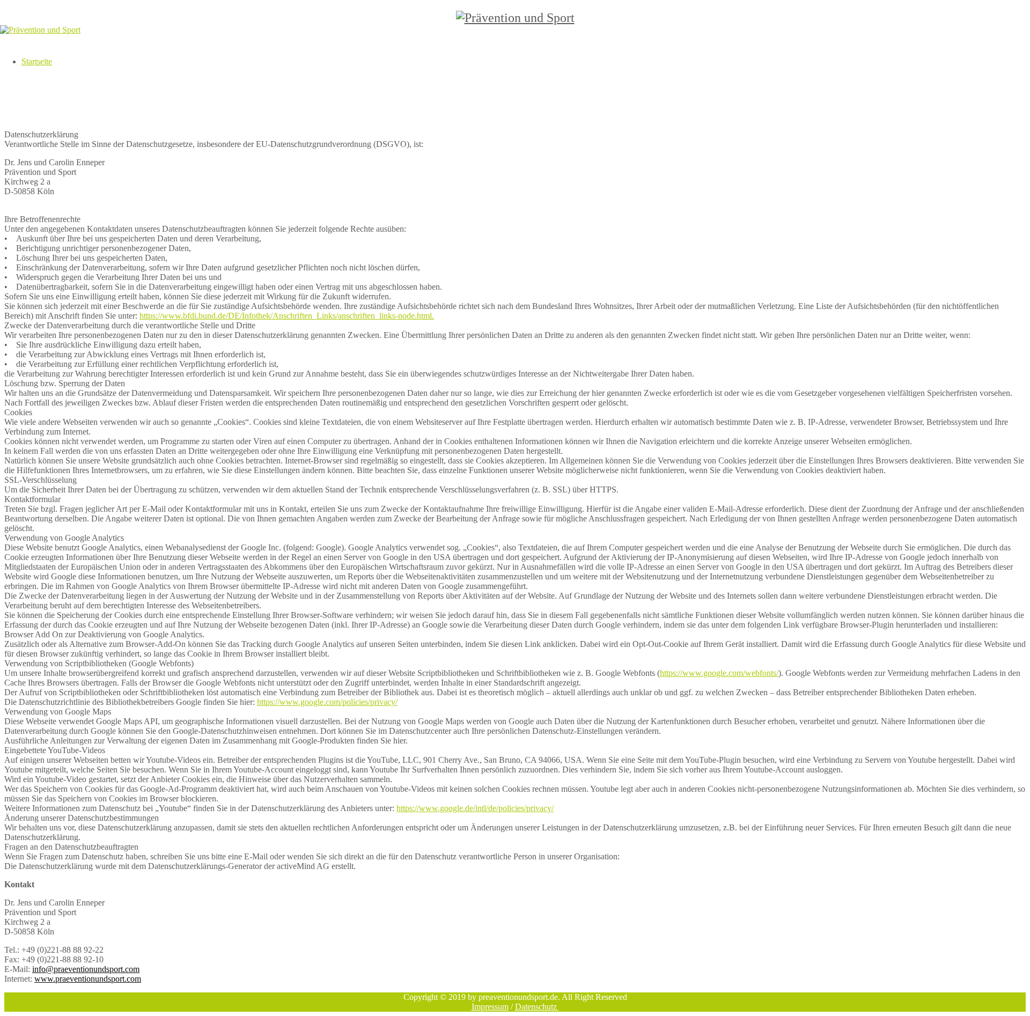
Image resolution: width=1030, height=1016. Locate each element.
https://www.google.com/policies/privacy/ (327, 701)
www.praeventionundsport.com (87, 978)
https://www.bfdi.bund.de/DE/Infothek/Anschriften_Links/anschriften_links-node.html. (286, 315)
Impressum (490, 1006)
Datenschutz (537, 1006)
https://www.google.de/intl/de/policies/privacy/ (475, 808)
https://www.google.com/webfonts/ (719, 673)
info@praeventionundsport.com (85, 969)
